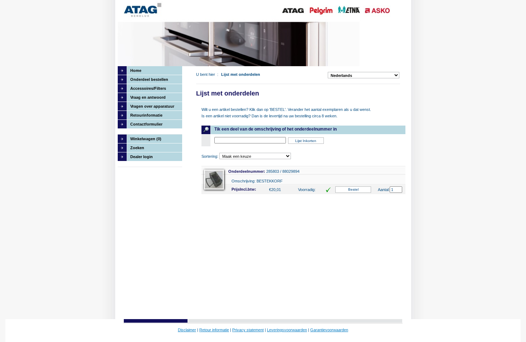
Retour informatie (214, 330)
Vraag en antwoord (148, 97)
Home (135, 70)
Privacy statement (248, 330)
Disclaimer (187, 330)
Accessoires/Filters (148, 88)
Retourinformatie (146, 115)
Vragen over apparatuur (152, 106)
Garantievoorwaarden (329, 330)
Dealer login (141, 157)
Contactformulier (146, 124)
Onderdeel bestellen (149, 79)
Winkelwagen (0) (145, 139)
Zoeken (137, 148)
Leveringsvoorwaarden (287, 330)
